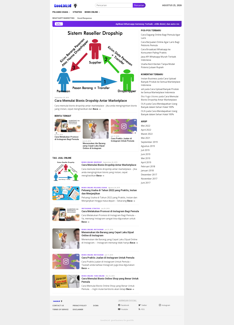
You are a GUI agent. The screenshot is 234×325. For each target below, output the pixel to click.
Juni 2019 (145, 154)
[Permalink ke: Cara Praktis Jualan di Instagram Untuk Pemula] (96, 126)
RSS (143, 309)
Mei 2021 (145, 137)
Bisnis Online (87, 162)
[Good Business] (65, 5)
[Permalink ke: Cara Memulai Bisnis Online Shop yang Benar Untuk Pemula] (124, 125)
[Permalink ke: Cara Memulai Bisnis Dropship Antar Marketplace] (95, 61)
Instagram (86, 208)
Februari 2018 (148, 166)
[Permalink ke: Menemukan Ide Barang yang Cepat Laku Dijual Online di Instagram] (68, 129)
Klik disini (152, 24)
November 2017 (149, 178)
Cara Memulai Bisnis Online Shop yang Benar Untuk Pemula (122, 138)
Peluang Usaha (100, 188)
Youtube (124, 309)
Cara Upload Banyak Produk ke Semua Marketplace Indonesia (160, 82)
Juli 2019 (145, 150)
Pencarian (139, 5)
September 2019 (149, 142)
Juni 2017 (145, 182)
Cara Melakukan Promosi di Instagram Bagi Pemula (110, 211)
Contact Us (58, 305)
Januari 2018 (147, 170)
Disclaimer (78, 309)
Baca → (97, 108)
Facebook (125, 305)
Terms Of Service (60, 309)
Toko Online (99, 276)
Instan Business (149, 78)
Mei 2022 (145, 125)
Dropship (98, 162)
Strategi (96, 208)
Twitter (144, 305)
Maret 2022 (147, 133)
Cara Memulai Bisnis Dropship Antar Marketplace (91, 101)
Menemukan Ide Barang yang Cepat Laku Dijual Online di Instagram (66, 145)
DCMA (95, 305)
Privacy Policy (80, 305)
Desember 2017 (149, 174)
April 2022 (146, 129)
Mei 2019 (145, 158)
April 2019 (146, 162)
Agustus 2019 (148, 146)
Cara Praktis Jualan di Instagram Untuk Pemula (94, 139)
